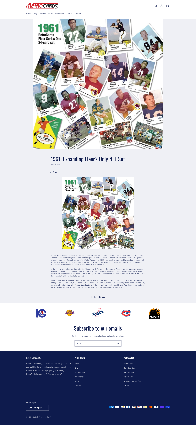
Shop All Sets (80, 372)
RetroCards (35, 417)
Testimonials (79, 376)
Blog (76, 368)
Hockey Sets (128, 376)
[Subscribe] (118, 343)
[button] (46, 13)
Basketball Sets (129, 368)
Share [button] (55, 172)
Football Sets (128, 363)
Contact (78, 385)
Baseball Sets (129, 372)
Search (126, 385)
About (77, 381)
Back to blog (99, 296)
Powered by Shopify (45, 417)
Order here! (118, 287)
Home (77, 363)
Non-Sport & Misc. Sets (132, 381)
